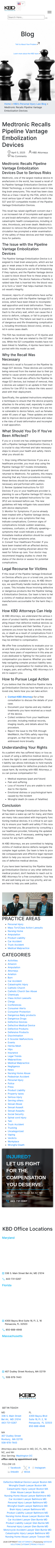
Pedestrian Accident (18, 1076)
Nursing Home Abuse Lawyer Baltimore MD (27, 1495)
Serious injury (15, 1097)
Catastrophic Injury (18, 984)
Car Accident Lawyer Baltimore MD (27, 1499)
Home (7, 103)
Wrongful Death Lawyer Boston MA (27, 1485)
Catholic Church (16, 987)
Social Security (16, 1114)
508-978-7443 (13, 1377)
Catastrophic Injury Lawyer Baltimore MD (28, 1533)
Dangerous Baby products (22, 1015)
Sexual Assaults (16, 1110)
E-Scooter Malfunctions (20, 1039)
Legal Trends (14, 1056)
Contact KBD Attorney (20, 696)
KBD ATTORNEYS (25, 1542)
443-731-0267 (18, 1201)
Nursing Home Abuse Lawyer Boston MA (27, 1516)
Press (11, 1086)
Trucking (12, 1127)
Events (11, 1042)
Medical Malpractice (18, 948)
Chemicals (13, 994)
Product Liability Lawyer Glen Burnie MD (27, 1523)
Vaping (11, 1134)
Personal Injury (15, 924)
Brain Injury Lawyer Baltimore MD (27, 1509)
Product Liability (16, 937)
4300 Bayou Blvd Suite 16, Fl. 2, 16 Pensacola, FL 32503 (23, 1322)
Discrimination (15, 1035)
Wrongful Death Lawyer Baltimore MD (27, 1505)
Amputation (14, 934)
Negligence (14, 1066)
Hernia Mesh (14, 1045)
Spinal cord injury (17, 1117)
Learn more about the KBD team (26, 53)
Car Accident (15, 941)
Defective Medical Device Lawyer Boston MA (27, 1482)
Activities (13, 960)
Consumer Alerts (17, 1008)
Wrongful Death (16, 1144)
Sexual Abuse (15, 1103)
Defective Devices (17, 1022)
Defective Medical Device (21, 1025)
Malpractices (14, 1059)
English (21, 3)
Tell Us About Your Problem (26, 44)
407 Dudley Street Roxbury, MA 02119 (25, 1371)
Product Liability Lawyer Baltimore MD (27, 1512)
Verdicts (12, 1138)
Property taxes (16, 1093)
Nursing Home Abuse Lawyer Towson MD (27, 1536)
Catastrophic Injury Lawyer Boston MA (27, 1488)
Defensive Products (18, 1032)
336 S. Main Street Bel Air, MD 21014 (24, 1273)
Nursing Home (15, 931)
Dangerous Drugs (17, 1018)
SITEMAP (25, 1544)
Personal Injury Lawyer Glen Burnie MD (27, 1526)
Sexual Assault (15, 1107)
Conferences (14, 1004)
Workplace (13, 1141)
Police (11, 1083)
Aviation (12, 974)
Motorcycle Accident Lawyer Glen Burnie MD (27, 1529)
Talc (10, 1121)
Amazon (12, 963)
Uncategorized (16, 1131)
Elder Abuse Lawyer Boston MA (27, 1492)
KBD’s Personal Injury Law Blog (29, 103)
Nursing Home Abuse (19, 1073)
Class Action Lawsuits (19, 998)
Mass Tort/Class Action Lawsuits (25, 927)
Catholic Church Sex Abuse (22, 991)
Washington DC (24, 1455)
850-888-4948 (14, 1329)
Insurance (13, 1052)
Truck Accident (16, 944)
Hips (10, 1049)
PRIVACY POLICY (38, 1544)
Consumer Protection (19, 1011)
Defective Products (18, 1028)
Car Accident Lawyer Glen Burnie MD (27, 1519)
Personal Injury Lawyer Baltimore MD (27, 1502)
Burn (10, 977)
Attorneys (13, 970)
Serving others (15, 1100)
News (11, 1069)
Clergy (11, 1001)
